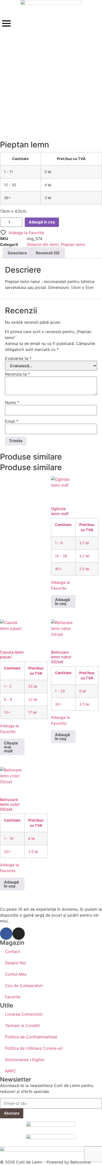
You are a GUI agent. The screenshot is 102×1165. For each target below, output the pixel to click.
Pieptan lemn (73, 244)
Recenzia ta (17, 374)
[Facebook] (6, 933)
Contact (12, 951)
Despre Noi (15, 962)
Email (11, 421)
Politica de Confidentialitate (31, 1036)
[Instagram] (18, 933)
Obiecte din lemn (42, 244)
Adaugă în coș (42, 222)
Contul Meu (15, 974)
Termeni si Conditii (22, 1025)
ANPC (10, 1070)
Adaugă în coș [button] (62, 601)
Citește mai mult (11, 747)
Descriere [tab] (17, 252)
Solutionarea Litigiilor (25, 1059)
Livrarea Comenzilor (24, 1014)
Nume (12, 402)
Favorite (12, 996)
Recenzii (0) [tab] (48, 252)
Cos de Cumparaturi (24, 985)
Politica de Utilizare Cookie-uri (34, 1048)
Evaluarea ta (18, 358)
